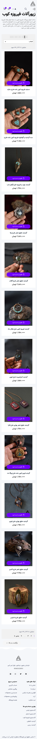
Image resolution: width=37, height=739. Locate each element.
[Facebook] (26, 674)
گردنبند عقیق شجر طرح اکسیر (18, 569)
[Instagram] (15, 674)
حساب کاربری (13, 685)
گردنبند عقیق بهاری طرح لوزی (18, 521)
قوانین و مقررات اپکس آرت (28, 695)
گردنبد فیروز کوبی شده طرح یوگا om (18, 473)
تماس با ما (32, 685)
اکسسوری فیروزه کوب (29, 717)
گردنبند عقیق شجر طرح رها (18, 233)
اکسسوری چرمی (30, 710)
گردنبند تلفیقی (31, 721)
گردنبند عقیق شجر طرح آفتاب (18, 281)
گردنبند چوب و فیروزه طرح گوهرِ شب (18, 184)
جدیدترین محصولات (11, 693)
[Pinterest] (10, 674)
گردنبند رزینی (31, 725)
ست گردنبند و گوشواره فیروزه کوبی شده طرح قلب (18, 137)
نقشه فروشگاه (13, 700)
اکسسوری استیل (30, 714)
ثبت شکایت (32, 700)
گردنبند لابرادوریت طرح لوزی (18, 377)
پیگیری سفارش (12, 689)
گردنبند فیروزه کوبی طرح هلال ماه (18, 329)
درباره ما (33, 689)
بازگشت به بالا (12, 643)
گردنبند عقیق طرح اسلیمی (18, 617)
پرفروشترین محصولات (10, 696)
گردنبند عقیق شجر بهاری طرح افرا (18, 425)
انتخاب (18, 41)
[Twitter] (20, 674)
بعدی (16, 636)
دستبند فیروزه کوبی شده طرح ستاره (18, 89)
